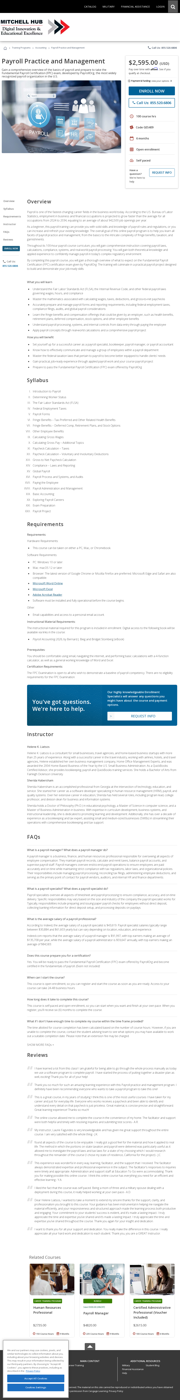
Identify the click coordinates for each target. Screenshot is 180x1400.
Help (124, 1373)
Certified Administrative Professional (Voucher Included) (152, 1312)
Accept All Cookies (35, 1378)
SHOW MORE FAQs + (40, 1045)
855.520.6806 (10, 265)
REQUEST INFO (162, 172)
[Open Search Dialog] (173, 6)
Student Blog (152, 1365)
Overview (8, 201)
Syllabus (8, 208)
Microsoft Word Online (48, 583)
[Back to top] (90, 1360)
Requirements (12, 216)
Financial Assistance (133, 1369)
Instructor (9, 224)
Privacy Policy (116, 1391)
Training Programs (21, 47)
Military (126, 1365)
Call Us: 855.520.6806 (162, 47)
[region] (36, 1369)
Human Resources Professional (47, 1310)
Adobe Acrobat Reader (47, 595)
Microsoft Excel (43, 589)
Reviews (8, 239)
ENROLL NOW (152, 91)
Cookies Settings (35, 1387)
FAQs (6, 232)
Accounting (40, 47)
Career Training (75, 1365)
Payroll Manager (96, 1313)
